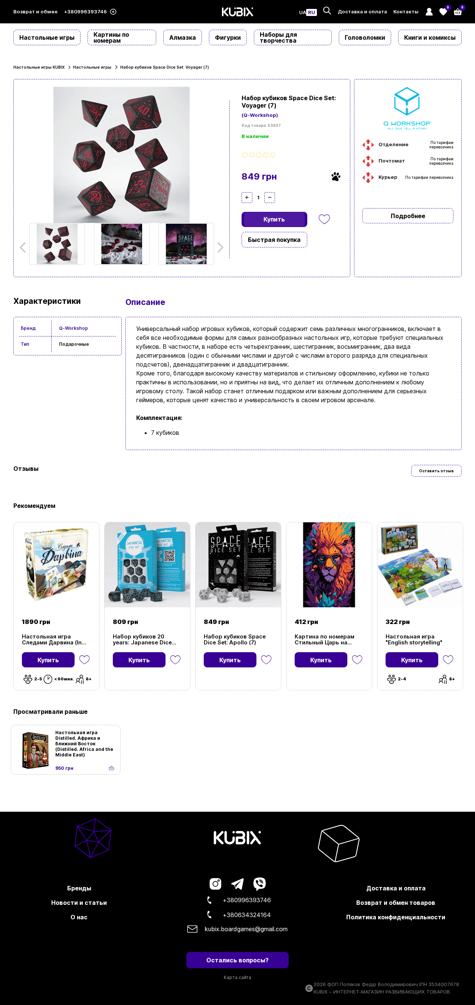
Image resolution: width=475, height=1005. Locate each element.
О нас (79, 917)
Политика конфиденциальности (395, 917)
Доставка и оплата (362, 11)
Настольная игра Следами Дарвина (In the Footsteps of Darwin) (55, 640)
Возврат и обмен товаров (395, 902)
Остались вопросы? (237, 960)
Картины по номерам (111, 37)
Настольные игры (47, 37)
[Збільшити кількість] (247, 197)
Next (218, 247)
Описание (145, 302)
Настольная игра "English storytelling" (414, 640)
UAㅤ (302, 12)
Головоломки (365, 37)
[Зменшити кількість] (269, 197)
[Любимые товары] (84, 659)
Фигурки (228, 37)
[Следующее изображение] (57, 244)
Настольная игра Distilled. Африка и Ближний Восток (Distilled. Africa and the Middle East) (84, 744)
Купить (274, 219)
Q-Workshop (73, 328)
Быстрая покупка (274, 239)
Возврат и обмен (35, 11)
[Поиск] (327, 10)
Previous (25, 247)
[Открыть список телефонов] (113, 12)
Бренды (79, 888)
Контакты (406, 11)
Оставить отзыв (436, 471)
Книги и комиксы (430, 37)
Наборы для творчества (278, 37)
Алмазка (182, 37)
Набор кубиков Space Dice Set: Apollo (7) (235, 640)
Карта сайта (237, 977)
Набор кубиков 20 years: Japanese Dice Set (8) (142, 640)
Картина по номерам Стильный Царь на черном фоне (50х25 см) (329, 640)
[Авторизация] (429, 11)
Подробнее (408, 216)
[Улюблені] (324, 219)
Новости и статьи (79, 902)
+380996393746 (85, 11)
